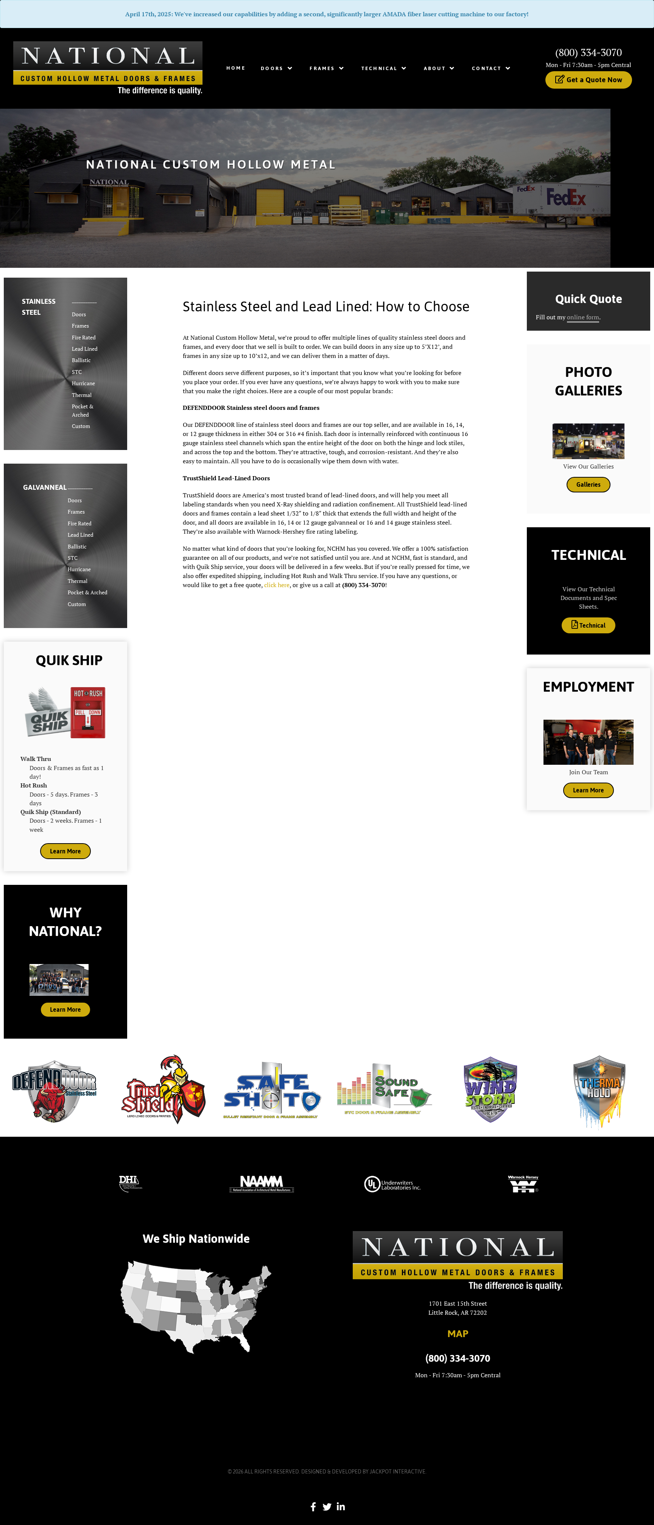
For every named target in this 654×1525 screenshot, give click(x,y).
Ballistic (81, 360)
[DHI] (130, 1183)
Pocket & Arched (87, 592)
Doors (79, 314)
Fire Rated (84, 337)
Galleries (588, 484)
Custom (81, 426)
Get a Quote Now (593, 79)
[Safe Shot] (272, 1089)
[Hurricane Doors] (490, 1089)
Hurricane (83, 383)
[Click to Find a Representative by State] (196, 1308)
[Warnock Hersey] (523, 1183)
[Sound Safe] (381, 1089)
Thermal (82, 394)
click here (277, 585)
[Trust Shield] (163, 1089)
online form (583, 317)
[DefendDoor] (54, 1089)
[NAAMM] (261, 1183)
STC (77, 371)
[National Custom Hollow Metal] (108, 67)
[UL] (392, 1183)
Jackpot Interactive (397, 1472)
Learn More (65, 851)
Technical (592, 625)
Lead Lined (85, 348)
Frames (80, 325)
